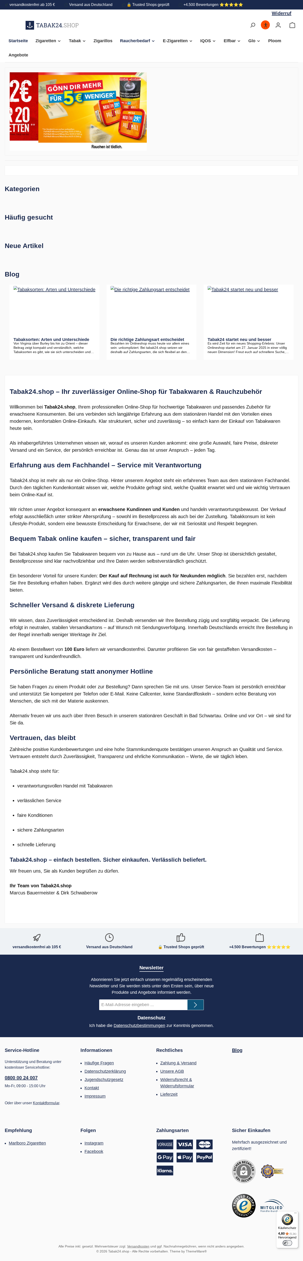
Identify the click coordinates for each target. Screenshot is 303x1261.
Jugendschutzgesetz (104, 1079)
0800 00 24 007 (21, 1077)
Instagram (94, 1143)
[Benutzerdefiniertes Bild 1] (272, 1171)
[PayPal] (204, 1157)
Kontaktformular (46, 1103)
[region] (78, 111)
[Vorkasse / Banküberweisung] (165, 1144)
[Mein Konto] (278, 25)
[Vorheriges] (13, 111)
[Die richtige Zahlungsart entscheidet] (151, 309)
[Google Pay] (165, 1157)
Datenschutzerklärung (105, 1071)
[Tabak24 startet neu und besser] (249, 309)
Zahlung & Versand (178, 1063)
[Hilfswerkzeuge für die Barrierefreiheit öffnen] (265, 25)
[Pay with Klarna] (165, 1170)
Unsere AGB (172, 1071)
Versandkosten (138, 1246)
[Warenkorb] (292, 25)
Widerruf (277, 4)
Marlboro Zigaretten (27, 1143)
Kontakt (92, 1088)
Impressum (95, 1096)
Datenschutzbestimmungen (139, 1025)
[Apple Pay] (185, 1157)
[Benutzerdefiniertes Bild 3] (272, 1205)
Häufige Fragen (99, 1063)
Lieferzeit (169, 1094)
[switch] (287, 1243)
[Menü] (295, 1214)
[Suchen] (252, 25)
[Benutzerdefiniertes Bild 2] (244, 1206)
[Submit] (195, 1004)
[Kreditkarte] (195, 1144)
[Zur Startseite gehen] (52, 25)
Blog (237, 1050)
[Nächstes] (143, 111)
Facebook (94, 1151)
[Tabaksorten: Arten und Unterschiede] (54, 309)
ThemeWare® (196, 1251)
